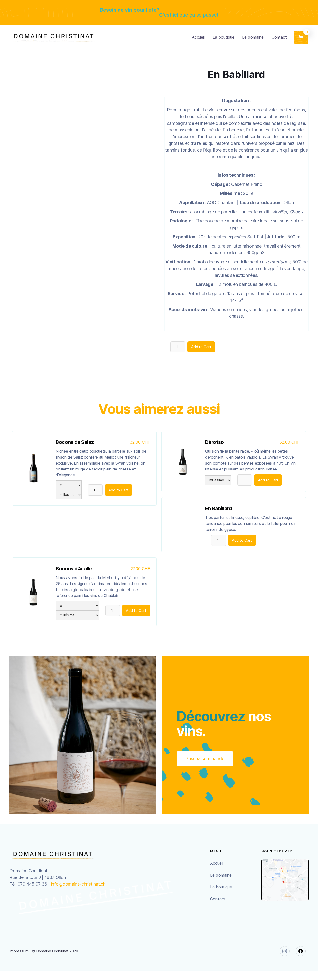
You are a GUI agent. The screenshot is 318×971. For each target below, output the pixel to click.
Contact (279, 37)
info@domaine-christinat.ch (78, 884)
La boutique (223, 37)
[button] (301, 37)
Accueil (198, 37)
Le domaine (253, 37)
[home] (53, 37)
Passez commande (204, 758)
